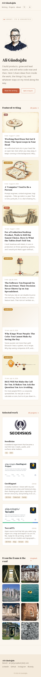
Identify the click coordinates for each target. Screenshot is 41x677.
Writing (5, 7)
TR (24, 7)
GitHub (34, 484)
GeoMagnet (10, 483)
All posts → (34, 108)
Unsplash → (33, 559)
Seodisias (10, 441)
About (18, 7)
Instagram (22, 667)
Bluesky (30, 667)
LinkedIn (5, 667)
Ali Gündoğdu (9, 2)
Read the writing (11, 91)
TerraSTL (10, 528)
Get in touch (28, 91)
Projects (12, 7)
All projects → (33, 413)
